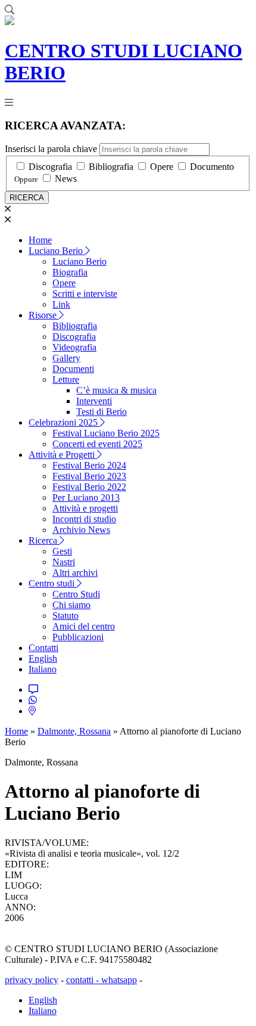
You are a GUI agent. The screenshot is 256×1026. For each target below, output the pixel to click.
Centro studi (53, 583)
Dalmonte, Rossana (74, 731)
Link (61, 304)
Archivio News (81, 530)
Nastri (63, 562)
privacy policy (31, 980)
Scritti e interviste (84, 294)
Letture (65, 379)
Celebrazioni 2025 (64, 422)
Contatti (43, 648)
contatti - (83, 980)
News (66, 178)
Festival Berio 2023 (89, 476)
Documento (212, 167)
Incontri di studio (84, 519)
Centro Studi (76, 594)
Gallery (66, 358)
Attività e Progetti (63, 455)
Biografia (70, 272)
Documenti (73, 369)
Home (40, 240)
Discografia (50, 167)
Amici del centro (83, 626)
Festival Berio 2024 (89, 465)
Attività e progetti (85, 508)
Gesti (62, 551)
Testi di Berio (101, 412)
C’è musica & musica (116, 390)
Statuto (65, 615)
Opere (161, 167)
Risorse (44, 315)
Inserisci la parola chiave (51, 149)
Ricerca (44, 540)
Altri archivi (75, 573)
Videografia (74, 347)
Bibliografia (111, 167)
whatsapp (119, 980)
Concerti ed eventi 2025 (97, 444)
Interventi (94, 401)
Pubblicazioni (78, 637)
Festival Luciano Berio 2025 (106, 433)
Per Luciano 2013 (86, 497)
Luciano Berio (57, 251)
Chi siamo (71, 605)
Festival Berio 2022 (89, 487)
